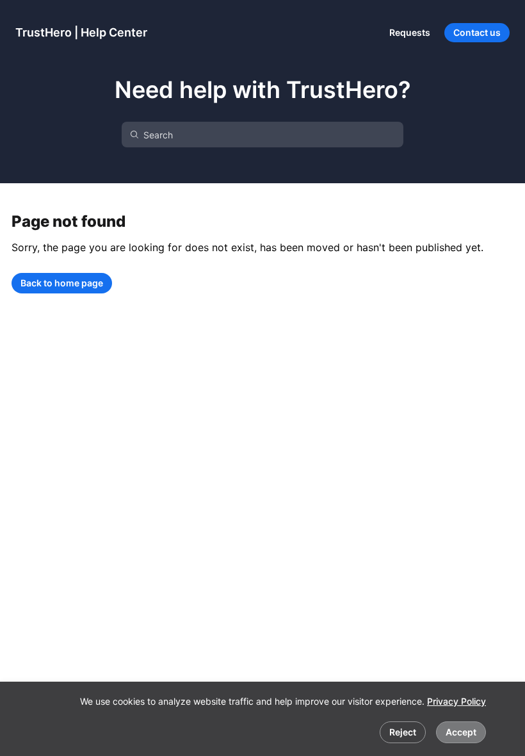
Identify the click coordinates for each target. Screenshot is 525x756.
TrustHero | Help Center (81, 32)
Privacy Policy (456, 701)
